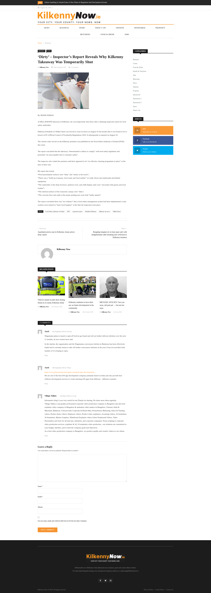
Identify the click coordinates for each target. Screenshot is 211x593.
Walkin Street (117, 211)
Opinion (120, 28)
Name (40, 486)
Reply (46, 355)
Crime (135, 63)
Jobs (127, 34)
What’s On (100, 28)
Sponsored (139, 28)
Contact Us (169, 590)
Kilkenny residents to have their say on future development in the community (81, 305)
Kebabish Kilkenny (90, 211)
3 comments (75, 67)
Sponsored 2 (137, 102)
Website (40, 507)
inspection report (77, 211)
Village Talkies (51, 396)
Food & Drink (107, 34)
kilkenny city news (104, 211)
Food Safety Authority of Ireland (54, 211)
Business (64, 28)
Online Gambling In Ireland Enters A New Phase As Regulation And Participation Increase (75, 2)
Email (40, 497)
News (46, 28)
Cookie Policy (159, 590)
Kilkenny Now (44, 67)
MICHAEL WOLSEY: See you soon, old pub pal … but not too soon (112, 305)
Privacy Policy (148, 590)
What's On (136, 110)
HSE (68, 211)
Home (40, 43)
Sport (82, 28)
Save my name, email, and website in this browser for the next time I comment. (62, 521)
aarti (47, 331)
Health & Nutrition (139, 71)
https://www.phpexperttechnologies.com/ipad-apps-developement (70, 372)
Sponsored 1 (137, 99)
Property (160, 28)
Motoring (85, 34)
